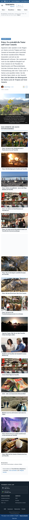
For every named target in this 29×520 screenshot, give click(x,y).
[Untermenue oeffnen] (6, 10)
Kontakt (17, 500)
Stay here (14, 518)
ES (9, 1)
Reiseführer (11, 9)
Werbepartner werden (20, 502)
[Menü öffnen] (2, 5)
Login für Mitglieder (16, 1)
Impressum (10, 509)
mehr (12, 86)
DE (5, 1)
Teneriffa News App (7, 484)
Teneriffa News (11, 13)
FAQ (16, 498)
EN (7, 1)
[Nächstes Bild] (27, 96)
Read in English (24, 515)
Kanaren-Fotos (18, 13)
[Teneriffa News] (14, 5)
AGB (5, 509)
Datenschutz (17, 509)
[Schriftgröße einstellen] (2, 1)
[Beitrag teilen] (26, 87)
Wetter (19, 9)
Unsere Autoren (5, 500)
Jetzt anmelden (13, 470)
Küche (26, 9)
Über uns (3, 502)
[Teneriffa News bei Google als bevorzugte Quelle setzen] (24, 87)
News (3, 9)
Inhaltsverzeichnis (5, 498)
